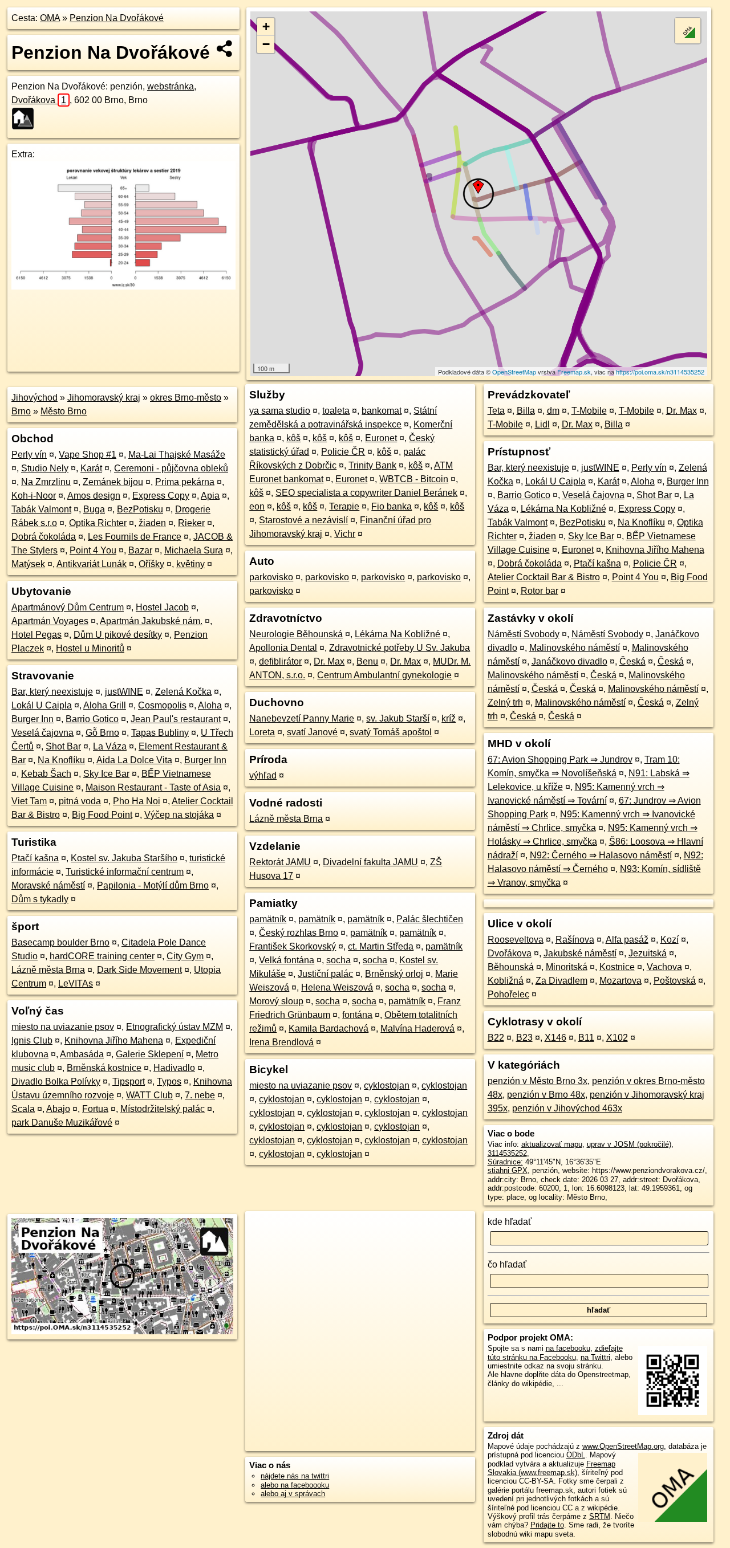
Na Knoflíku (61, 760)
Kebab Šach (46, 774)
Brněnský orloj (394, 974)
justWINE (124, 691)
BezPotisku (140, 509)
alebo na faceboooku (295, 1485)
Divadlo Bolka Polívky (55, 1081)
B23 (524, 1037)
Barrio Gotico (92, 719)
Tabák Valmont (41, 509)
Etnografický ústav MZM (174, 1027)
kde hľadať (510, 1222)
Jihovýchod (34, 397)
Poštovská (675, 980)
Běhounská (511, 967)
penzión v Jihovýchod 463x (567, 1108)
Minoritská (566, 967)
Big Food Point (102, 815)
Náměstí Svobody (523, 634)
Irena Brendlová (281, 1042)
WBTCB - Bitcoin (413, 479)
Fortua (95, 1109)
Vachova (664, 967)
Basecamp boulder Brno (60, 942)
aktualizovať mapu (551, 1144)
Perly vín (29, 454)
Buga (94, 509)
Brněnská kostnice (104, 1068)
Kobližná (506, 980)
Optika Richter (98, 523)
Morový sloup (276, 1001)
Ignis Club (31, 1040)
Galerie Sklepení (150, 1054)
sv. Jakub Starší (397, 718)
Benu (367, 661)
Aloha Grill (104, 705)
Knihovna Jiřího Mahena (113, 1040)
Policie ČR (343, 452)
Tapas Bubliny (160, 733)
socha (338, 960)
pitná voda (80, 801)
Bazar (140, 550)
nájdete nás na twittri (295, 1476)
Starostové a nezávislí (303, 520)
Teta (496, 410)
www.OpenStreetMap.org (623, 1446)
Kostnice (617, 967)
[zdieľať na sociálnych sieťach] (225, 48)
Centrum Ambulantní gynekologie (384, 675)
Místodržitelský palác (162, 1109)
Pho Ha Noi (136, 801)
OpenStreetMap (514, 371)
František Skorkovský (292, 946)
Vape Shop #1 (87, 454)
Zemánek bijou (113, 482)
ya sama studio (279, 410)
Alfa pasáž (627, 939)
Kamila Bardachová (328, 1028)
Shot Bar (63, 746)
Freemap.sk (574, 371)
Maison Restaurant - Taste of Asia (153, 787)
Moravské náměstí (48, 885)
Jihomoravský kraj (103, 397)
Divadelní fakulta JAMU (370, 862)
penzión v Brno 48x (546, 1094)
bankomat (382, 410)
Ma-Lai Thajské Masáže (176, 454)
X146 (555, 1037)
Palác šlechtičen (429, 919)
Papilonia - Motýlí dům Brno (153, 885)
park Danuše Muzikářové (61, 1122)
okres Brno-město (185, 397)
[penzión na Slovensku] (26, 118)
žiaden (152, 523)
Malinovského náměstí (574, 648)
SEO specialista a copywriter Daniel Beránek (366, 493)
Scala (23, 1109)
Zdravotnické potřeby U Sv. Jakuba (399, 648)
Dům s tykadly (39, 899)
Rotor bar (539, 591)
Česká (632, 661)
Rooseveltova (516, 939)
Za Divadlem (561, 980)
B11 (586, 1037)
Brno (21, 411)
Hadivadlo (174, 1068)
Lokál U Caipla (41, 705)
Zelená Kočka (183, 691)
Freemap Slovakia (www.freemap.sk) (551, 1468)
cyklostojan (386, 1085)
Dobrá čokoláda (43, 536)
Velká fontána (286, 960)
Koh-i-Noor (33, 495)
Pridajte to (547, 1525)
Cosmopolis (162, 705)
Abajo (58, 1109)
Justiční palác (325, 974)
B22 (496, 1037)
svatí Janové (312, 732)
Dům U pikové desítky (118, 634)
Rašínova (574, 939)
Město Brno (63, 411)
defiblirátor (280, 661)
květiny (190, 564)
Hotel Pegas (36, 634)
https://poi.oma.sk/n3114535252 (660, 371)
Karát (91, 468)
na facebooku (568, 1348)
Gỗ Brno (102, 733)
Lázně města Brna (48, 970)
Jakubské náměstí (580, 953)
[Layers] (687, 30)
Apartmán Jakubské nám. (151, 621)
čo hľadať (507, 1264)
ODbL (575, 1455)
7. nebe (200, 1095)
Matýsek (28, 564)
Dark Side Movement (139, 970)
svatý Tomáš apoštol (391, 732)
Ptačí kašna (35, 858)
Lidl (542, 424)
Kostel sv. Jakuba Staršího (124, 858)
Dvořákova (38, 100)
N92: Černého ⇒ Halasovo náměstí (601, 855)
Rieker (191, 523)
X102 (617, 1037)
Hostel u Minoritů (90, 648)
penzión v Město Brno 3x (537, 1081)
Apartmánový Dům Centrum (67, 607)
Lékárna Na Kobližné (397, 634)
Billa (526, 410)
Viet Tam (29, 801)
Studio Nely (44, 468)
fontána (357, 1015)
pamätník (267, 919)
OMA (50, 18)
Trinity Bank (372, 465)
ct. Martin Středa (380, 946)
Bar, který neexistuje (52, 691)
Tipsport (128, 1081)
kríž (448, 718)
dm (553, 410)
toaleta (336, 410)
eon (257, 506)
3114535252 (507, 1153)
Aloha (210, 705)
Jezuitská (647, 953)
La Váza (110, 746)
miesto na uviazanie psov (62, 1027)
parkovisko (271, 577)
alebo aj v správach (293, 1493)
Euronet (381, 438)
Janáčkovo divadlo (569, 661)
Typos (169, 1081)
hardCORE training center (102, 956)
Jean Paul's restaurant (176, 719)
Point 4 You (93, 550)
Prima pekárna (184, 482)
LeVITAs (75, 983)
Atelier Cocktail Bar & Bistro (544, 577)
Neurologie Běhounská (296, 634)
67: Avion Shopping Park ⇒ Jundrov (560, 759)
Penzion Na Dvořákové (117, 18)
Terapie (344, 506)
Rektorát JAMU (280, 862)
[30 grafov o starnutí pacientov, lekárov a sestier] (123, 286)
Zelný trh (505, 702)
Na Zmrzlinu (46, 482)
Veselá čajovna (42, 733)
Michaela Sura (193, 550)
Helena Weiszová (337, 987)
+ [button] (266, 26)
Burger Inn (32, 719)
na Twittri (595, 1357)
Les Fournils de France (134, 536)
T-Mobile (589, 410)
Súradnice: (505, 1162)
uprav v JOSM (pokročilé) (629, 1144)
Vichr (344, 534)
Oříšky (151, 564)
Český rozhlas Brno (298, 933)
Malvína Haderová (417, 1028)
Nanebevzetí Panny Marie (301, 718)
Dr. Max (329, 661)
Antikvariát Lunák (91, 564)
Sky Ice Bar (106, 774)
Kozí (669, 939)
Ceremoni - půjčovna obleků (171, 468)
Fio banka (391, 506)
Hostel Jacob (162, 607)
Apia (210, 495)
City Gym (185, 956)
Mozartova (620, 980)
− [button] (266, 44)
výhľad (263, 775)
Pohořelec (508, 994)
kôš (293, 438)
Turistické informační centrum (125, 872)
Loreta (262, 732)
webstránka (170, 86)
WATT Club (149, 1095)
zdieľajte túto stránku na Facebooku (555, 1352)
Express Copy (160, 495)
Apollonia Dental (283, 648)
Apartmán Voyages (49, 621)
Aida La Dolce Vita (134, 760)
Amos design (93, 495)
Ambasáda (82, 1054)
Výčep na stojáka (179, 815)
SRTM (599, 1516)
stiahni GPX (508, 1170)
